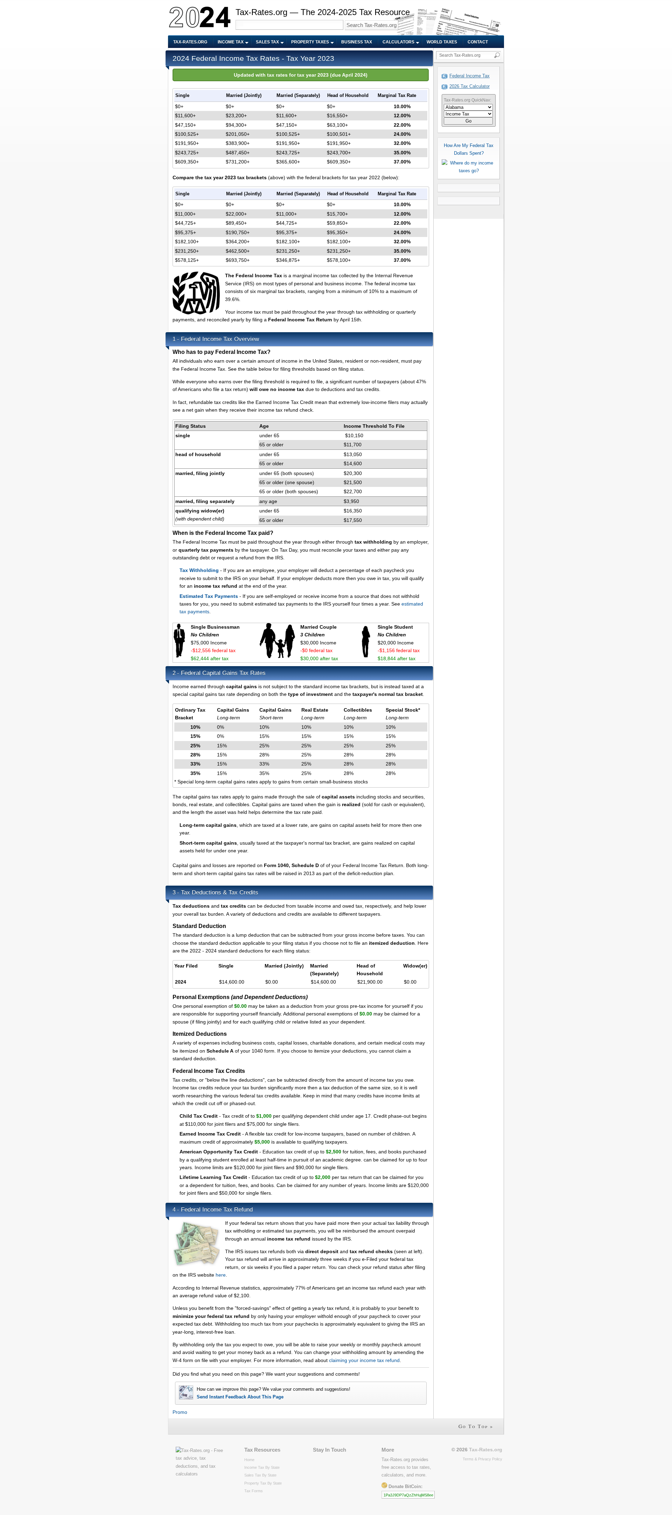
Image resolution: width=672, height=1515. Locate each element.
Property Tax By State (263, 1483)
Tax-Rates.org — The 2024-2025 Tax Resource (323, 12)
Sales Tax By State (260, 1475)
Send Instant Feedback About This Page (240, 1396)
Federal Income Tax (469, 75)
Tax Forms (253, 1491)
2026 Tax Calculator (469, 86)
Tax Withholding (199, 570)
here (221, 1275)
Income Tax (231, 42)
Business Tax (356, 42)
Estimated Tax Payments (209, 596)
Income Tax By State (262, 1467)
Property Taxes (310, 42)
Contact (478, 42)
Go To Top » (475, 1426)
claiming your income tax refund (364, 1360)
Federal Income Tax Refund (217, 1209)
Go (468, 121)
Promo (180, 1412)
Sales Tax (267, 42)
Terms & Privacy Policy (482, 1459)
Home (249, 1460)
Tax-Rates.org (190, 42)
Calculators (398, 42)
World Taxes (442, 42)
